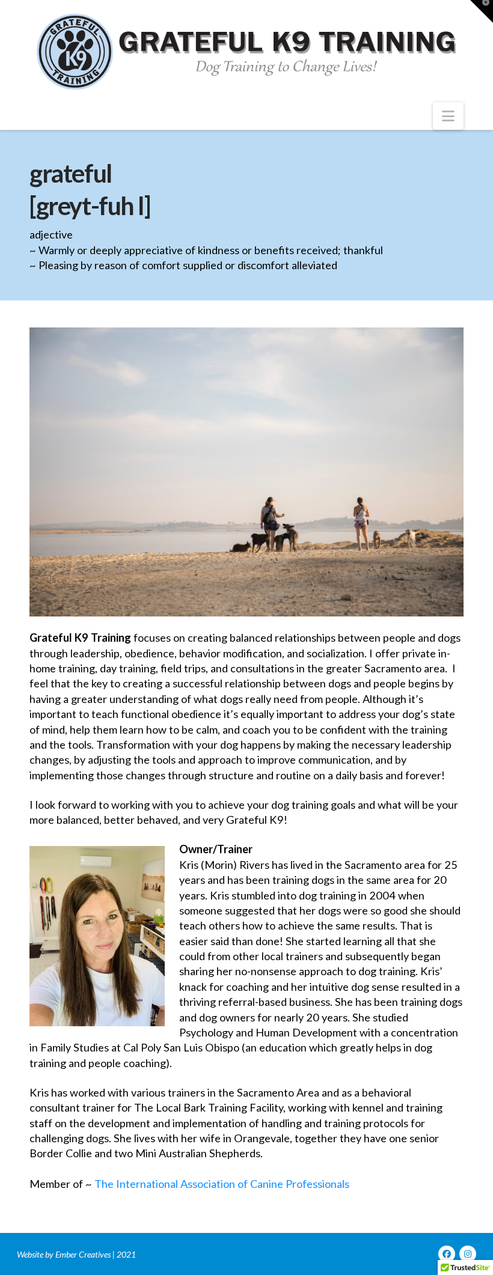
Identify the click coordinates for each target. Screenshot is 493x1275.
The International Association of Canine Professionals (221, 1183)
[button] (448, 116)
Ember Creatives (83, 1254)
